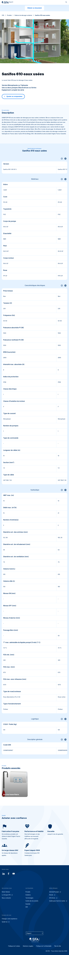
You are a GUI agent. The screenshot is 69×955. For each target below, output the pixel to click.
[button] (30, 60)
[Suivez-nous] (3, 873)
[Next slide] (65, 158)
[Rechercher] (66, 2)
